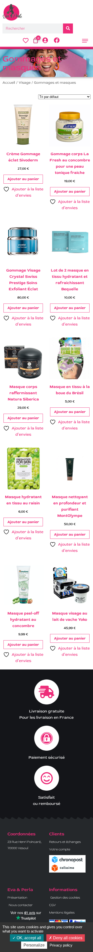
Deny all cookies (67, 938)
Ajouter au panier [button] (23, 179)
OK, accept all (28, 938)
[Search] (68, 28)
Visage (25, 82)
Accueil (8, 82)
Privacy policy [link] (61, 945)
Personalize (34, 945)
